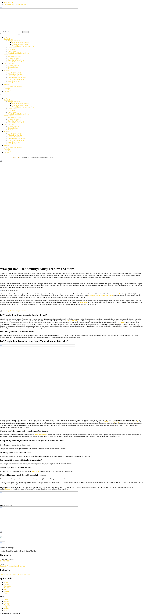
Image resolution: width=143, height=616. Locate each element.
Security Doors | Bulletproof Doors (18, 53)
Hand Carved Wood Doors (16, 60)
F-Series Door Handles (15, 74)
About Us (7, 88)
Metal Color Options (14, 81)
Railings (10, 69)
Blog (9, 90)
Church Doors (12, 48)
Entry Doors (11, 49)
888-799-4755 (4, 561)
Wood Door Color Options (16, 79)
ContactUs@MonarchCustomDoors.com (12, 566)
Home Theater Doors (14, 56)
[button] (71, 95)
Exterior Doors (8, 39)
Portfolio (6, 584)
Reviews (6, 593)
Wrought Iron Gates (14, 65)
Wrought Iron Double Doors (20, 42)
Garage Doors (12, 51)
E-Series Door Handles (15, 72)
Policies (6, 591)
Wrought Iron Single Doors (20, 44)
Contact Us (7, 586)
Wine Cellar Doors (13, 58)
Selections (7, 70)
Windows (7, 84)
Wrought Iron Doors (14, 41)
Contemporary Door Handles (17, 77)
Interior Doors (8, 55)
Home (6, 37)
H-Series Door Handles (15, 76)
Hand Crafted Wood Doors (16, 62)
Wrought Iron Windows (15, 86)
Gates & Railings (9, 63)
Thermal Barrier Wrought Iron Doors (23, 46)
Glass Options (12, 83)
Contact (6, 91)
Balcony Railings (13, 67)
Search (2, 32)
